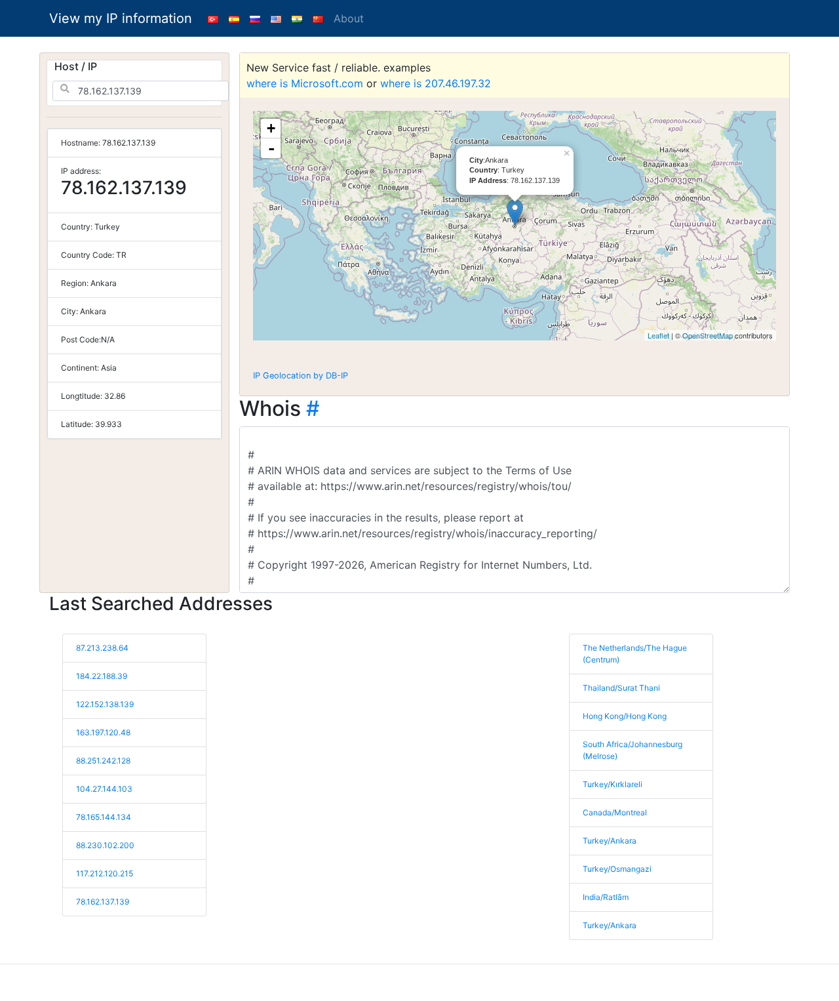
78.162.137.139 (102, 902)
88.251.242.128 (103, 761)
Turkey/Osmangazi (617, 869)
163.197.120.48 (103, 732)
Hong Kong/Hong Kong (625, 716)
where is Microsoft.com (304, 83)
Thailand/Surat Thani (621, 688)
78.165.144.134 (103, 817)
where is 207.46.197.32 (435, 83)
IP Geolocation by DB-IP (300, 375)
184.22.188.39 (101, 676)
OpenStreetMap (707, 335)
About (349, 18)
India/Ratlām (606, 897)
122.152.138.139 (105, 704)
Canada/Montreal (615, 812)
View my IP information (120, 18)
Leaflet (658, 335)
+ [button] (271, 128)
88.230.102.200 (105, 845)
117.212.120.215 (104, 873)
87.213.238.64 (102, 648)
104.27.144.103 (104, 789)
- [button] (271, 148)
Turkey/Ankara (609, 841)
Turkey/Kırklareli (612, 784)
